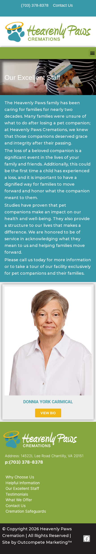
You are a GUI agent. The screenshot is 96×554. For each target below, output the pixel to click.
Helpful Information (23, 483)
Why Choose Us (20, 477)
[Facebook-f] (86, 538)
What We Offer (19, 500)
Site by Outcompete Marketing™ (37, 542)
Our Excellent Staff (22, 488)
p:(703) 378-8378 (24, 462)
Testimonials (17, 494)
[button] (92, 53)
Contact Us (16, 505)
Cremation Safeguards (26, 511)
